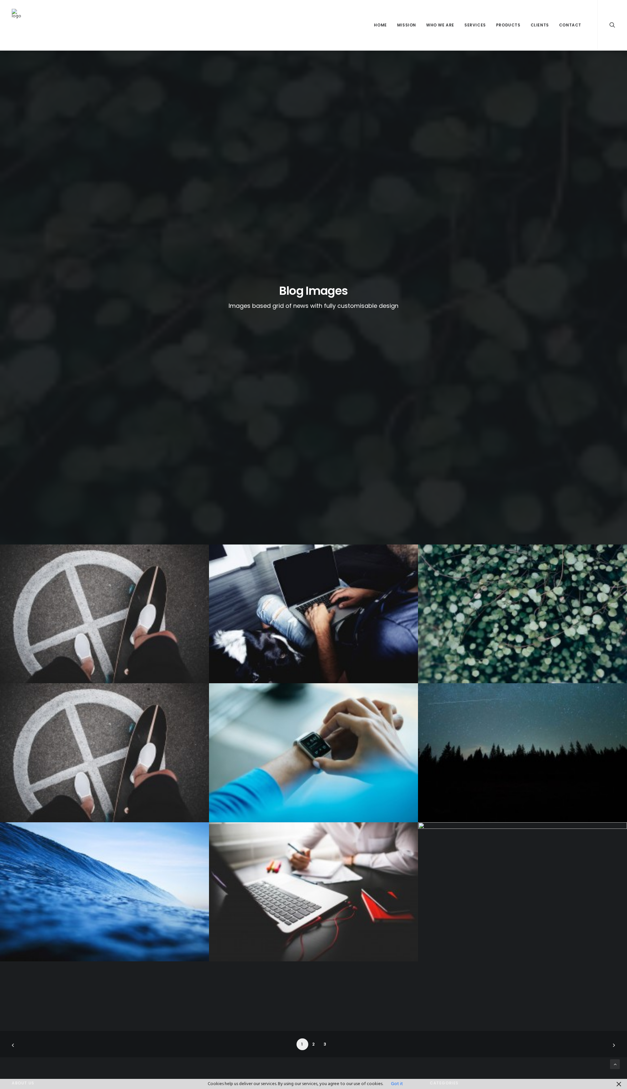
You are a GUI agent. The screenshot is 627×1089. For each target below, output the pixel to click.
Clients (540, 25)
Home (380, 25)
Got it (397, 1084)
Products (508, 25)
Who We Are (440, 25)
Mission (406, 25)
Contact (570, 25)
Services (475, 25)
